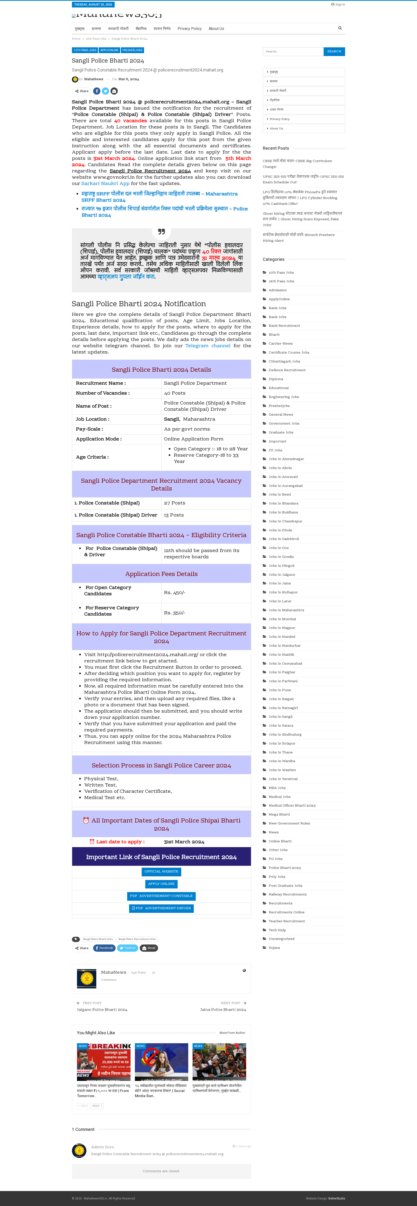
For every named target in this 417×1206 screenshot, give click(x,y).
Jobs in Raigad (281, 699)
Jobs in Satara (281, 726)
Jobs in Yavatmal (283, 779)
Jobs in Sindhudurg (285, 735)
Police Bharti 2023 (285, 868)
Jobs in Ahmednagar (286, 459)
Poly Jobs (277, 877)
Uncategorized (281, 939)
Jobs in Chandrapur (285, 522)
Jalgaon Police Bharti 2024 (102, 1010)
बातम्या (96, 28)
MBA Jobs (277, 788)
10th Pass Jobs (281, 273)
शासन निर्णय (162, 28)
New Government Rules (289, 824)
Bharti (274, 335)
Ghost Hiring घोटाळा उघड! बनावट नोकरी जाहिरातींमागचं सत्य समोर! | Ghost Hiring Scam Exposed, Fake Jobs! (302, 219)
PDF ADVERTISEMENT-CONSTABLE (161, 896)
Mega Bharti (279, 815)
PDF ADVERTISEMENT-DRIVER (163, 908)
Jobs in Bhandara (283, 504)
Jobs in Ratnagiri (283, 708)
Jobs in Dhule (280, 530)
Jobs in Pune (280, 690)
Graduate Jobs (281, 433)
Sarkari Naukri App (105, 184)
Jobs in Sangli (280, 717)
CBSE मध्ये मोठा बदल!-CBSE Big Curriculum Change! (297, 164)
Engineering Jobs (284, 397)
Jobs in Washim (282, 770)
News (83, 1046)
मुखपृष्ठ (80, 28)
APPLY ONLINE (161, 884)
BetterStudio (336, 1198)
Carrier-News (281, 344)
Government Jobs (284, 424)
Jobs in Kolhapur (283, 593)
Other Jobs (278, 850)
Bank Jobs (277, 308)
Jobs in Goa (279, 548)
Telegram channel (207, 346)
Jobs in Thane (281, 753)
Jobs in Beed (280, 495)
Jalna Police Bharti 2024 (223, 1010)
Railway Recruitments (288, 895)
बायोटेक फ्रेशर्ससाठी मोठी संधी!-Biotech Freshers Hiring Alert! (299, 238)
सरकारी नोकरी (118, 28)
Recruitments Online (287, 912)
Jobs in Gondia (281, 557)
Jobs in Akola (280, 468)
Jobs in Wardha (282, 761)
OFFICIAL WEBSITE (161, 872)
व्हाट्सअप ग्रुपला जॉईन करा (126, 277)
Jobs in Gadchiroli (284, 539)
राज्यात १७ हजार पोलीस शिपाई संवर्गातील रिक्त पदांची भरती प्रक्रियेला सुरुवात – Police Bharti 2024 (165, 212)
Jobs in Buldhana (283, 513)
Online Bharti (280, 841)
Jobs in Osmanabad (285, 664)
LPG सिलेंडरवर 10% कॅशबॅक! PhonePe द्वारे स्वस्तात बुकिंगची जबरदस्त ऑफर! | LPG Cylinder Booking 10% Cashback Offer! (300, 198)
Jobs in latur (280, 601)
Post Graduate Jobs (285, 886)
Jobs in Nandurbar (285, 646)
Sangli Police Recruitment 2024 (137, 939)
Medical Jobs (280, 797)
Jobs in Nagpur (282, 628)
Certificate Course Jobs (289, 353)
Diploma (276, 379)
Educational (279, 388)
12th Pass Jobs (85, 50)
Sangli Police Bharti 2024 (98, 939)
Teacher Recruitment (287, 921)
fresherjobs (132, 50)
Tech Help (277, 930)
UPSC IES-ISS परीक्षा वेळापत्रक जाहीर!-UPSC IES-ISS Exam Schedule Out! (303, 180)
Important (277, 442)
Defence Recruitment (287, 370)
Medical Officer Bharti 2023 (292, 806)
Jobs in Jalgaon (282, 575)
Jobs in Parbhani (283, 681)
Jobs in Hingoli (281, 566)
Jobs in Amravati (283, 477)
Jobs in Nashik (281, 655)
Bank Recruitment (284, 326)
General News (281, 415)
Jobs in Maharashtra (286, 610)
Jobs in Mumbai (282, 619)
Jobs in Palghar (282, 672)
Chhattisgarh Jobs (284, 362)
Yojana (274, 948)
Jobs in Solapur (282, 744)
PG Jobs (276, 859)
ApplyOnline (109, 50)
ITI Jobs (275, 451)
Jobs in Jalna (280, 584)
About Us (216, 28)
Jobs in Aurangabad (286, 486)
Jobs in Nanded (282, 637)
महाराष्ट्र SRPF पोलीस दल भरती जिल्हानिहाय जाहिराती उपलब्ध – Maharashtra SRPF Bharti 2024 (160, 197)
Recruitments (280, 904)
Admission (278, 290)
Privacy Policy (190, 28)
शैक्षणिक (141, 28)
